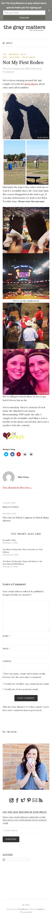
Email (6, 648)
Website (7, 661)
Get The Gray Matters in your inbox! (25, 812)
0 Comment (8, 71)
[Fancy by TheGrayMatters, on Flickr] (26, 371)
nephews (13, 54)
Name (6, 636)
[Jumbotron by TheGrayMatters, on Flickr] (26, 275)
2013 (4, 54)
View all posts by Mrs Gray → (17, 487)
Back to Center (11, 506)
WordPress (23, 909)
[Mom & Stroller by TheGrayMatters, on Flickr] (26, 115)
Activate (8, 854)
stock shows (31, 84)
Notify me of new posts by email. (21, 689)
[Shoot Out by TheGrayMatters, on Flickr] (26, 162)
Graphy (39, 909)
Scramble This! (9, 540)
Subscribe (11, 839)
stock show (28, 57)
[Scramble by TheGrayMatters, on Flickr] (26, 325)
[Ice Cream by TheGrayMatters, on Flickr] (26, 229)
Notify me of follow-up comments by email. (27, 683)
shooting (14, 57)
